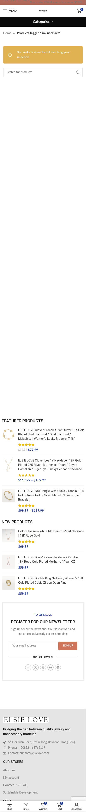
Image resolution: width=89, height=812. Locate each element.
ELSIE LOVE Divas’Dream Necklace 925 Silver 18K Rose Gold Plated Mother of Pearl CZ (48, 559)
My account (11, 777)
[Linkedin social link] (50, 667)
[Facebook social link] (28, 667)
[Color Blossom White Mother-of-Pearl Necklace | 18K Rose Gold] (8, 539)
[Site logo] (43, 10)
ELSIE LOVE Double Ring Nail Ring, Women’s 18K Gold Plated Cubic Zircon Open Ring (50, 580)
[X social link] (35, 667)
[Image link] (26, 719)
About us (9, 770)
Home (7, 33)
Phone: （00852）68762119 (26, 747)
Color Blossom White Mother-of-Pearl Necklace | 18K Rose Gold (51, 533)
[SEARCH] (78, 72)
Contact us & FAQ (15, 785)
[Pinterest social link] (43, 667)
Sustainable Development (20, 792)
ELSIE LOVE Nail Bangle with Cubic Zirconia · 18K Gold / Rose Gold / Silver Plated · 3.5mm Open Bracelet (51, 495)
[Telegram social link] (58, 667)
